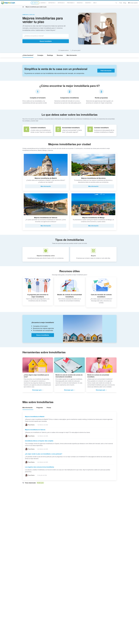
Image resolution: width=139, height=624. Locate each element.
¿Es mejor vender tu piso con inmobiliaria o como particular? (43, 454)
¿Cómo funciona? (27, 55)
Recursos (60, 55)
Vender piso (40, 483)
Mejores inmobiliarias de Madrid (34, 416)
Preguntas (39, 407)
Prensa (49, 407)
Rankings (50, 55)
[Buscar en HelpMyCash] (116, 3)
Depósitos (51, 3)
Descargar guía (37, 390)
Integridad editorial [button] (64, 50)
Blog (124, 3)
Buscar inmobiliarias (42, 335)
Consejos (40, 55)
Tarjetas (79, 3)
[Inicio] (8, 3)
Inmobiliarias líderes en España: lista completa (39, 441)
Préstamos (70, 3)
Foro (120, 3)
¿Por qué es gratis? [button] (76, 50)
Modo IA (36, 3)
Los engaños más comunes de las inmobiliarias (39, 467)
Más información (72, 55)
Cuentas (42, 3)
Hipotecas (61, 3)
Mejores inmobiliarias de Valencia (35, 430)
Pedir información (106, 70)
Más (94, 3)
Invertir (87, 3)
